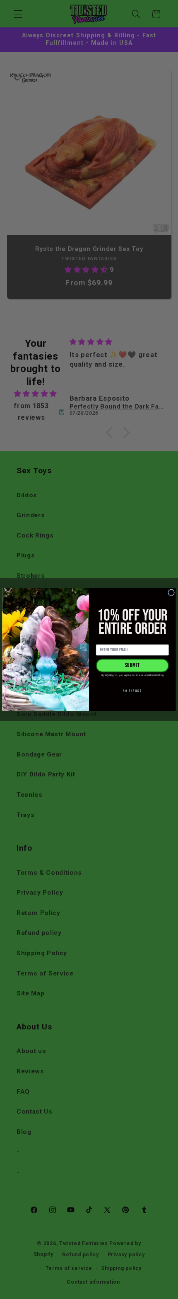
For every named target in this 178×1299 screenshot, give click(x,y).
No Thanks (132, 691)
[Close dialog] (171, 592)
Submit (132, 665)
